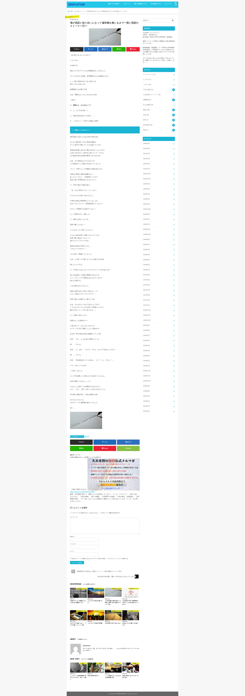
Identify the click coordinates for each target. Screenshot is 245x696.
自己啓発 (147, 125)
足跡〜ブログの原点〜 (114, 3)
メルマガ (147, 84)
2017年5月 (146, 285)
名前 (72, 536)
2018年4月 (146, 254)
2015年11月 (146, 376)
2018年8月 (146, 239)
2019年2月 (146, 219)
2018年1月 (146, 269)
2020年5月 (146, 189)
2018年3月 (146, 259)
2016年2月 (146, 360)
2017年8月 (146, 275)
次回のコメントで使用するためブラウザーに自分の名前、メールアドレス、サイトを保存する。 (100, 558)
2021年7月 (146, 153)
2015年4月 (146, 411)
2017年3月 (146, 295)
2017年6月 (146, 280)
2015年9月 (146, 386)
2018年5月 (146, 249)
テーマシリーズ (149, 74)
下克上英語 (148, 89)
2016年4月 (146, 350)
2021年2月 (146, 163)
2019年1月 (146, 224)
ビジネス (147, 79)
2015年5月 (146, 406)
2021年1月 (146, 169)
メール (73, 544)
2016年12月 (147, 310)
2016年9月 (146, 325)
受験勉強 (147, 99)
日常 (146, 115)
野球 (145, 130)
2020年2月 (146, 204)
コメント (73, 517)
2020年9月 (146, 184)
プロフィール (126, 3)
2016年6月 (146, 340)
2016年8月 (146, 330)
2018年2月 (146, 264)
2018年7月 (146, 244)
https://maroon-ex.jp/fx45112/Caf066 (82, 492)
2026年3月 (146, 143)
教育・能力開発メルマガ (140, 3)
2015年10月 (147, 381)
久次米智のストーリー (78, 436)
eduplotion (86, 645)
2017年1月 (146, 305)
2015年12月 (147, 371)
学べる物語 (148, 105)
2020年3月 (146, 199)
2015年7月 (146, 396)
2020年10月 (147, 179)
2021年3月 (146, 158)
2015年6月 (146, 401)
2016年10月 (147, 320)
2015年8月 (146, 391)
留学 (145, 120)
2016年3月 (146, 355)
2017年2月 (146, 300)
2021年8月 (146, 148)
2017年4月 (146, 290)
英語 (88, 436)
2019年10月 (147, 209)
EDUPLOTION (76, 4)
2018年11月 (146, 229)
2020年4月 (146, 194)
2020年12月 (147, 174)
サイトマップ (168, 3)
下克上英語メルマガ (155, 3)
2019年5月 (146, 214)
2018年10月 (147, 234)
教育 (146, 110)
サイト (72, 551)
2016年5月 (146, 345)
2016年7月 (146, 335)
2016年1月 (146, 365)
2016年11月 (146, 315)
